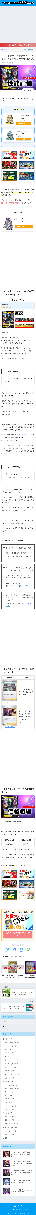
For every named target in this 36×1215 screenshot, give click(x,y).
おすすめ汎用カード (11, 1085)
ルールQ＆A (8, 1049)
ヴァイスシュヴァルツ (10, 1123)
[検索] (3, 1026)
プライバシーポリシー (23, 1210)
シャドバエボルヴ (9, 1039)
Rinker (25, 120)
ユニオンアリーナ (9, 1102)
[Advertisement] (18, 24)
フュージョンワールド (10, 1060)
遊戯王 (5, 1138)
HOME (19, 1206)
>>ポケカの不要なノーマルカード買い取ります (18, 45)
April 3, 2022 (24, 586)
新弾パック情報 (9, 1053)
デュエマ (6, 1056)
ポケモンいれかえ (23, 435)
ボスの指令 (6, 445)
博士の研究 (27, 445)
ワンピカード (7, 1113)
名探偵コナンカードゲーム (12, 1127)
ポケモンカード (8, 1081)
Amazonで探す (22, 123)
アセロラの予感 (10, 727)
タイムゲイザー (19, 219)
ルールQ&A (8, 1095)
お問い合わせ (10, 1210)
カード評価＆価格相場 (17, 956)
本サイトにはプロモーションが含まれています (17, 99)
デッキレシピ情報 (10, 1046)
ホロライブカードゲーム (11, 1074)
